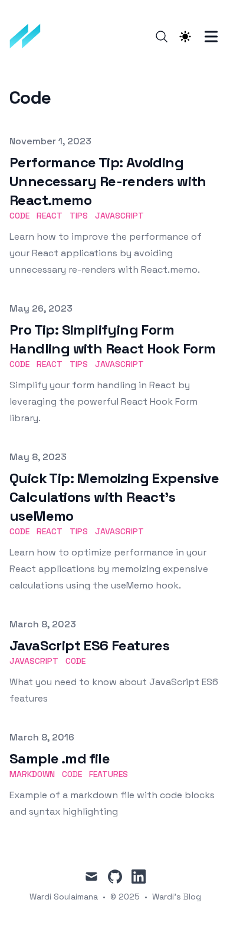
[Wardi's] (28, 36)
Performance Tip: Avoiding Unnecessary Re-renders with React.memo (107, 181)
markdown (32, 774)
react (50, 215)
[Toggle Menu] (211, 36)
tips (79, 215)
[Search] (162, 36)
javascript (119, 215)
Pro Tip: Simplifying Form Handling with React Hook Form (112, 339)
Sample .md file (59, 758)
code (19, 215)
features (108, 774)
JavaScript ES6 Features (89, 645)
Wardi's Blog (176, 896)
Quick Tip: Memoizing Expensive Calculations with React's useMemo (114, 497)
